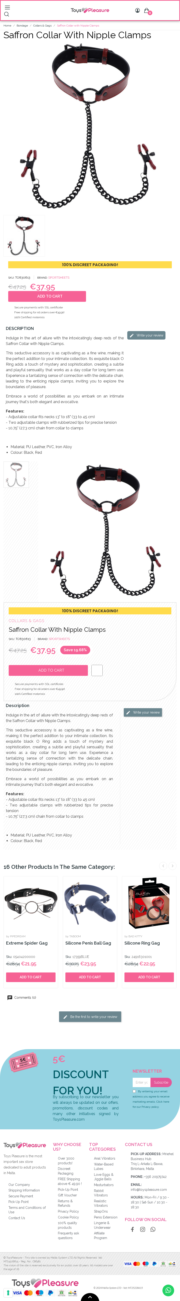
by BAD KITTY (133, 936)
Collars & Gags (26, 621)
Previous (163, 866)
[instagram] (143, 1230)
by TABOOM (73, 936)
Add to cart (31, 977)
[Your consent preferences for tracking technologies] (8, 1292)
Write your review (149, 335)
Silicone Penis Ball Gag (88, 943)
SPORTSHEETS (58, 277)
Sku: (9, 957)
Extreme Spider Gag (27, 943)
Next (172, 866)
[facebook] (132, 1230)
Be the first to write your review (93, 1017)
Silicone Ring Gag (142, 943)
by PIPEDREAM (16, 936)
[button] (8, 126)
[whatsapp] (153, 1230)
